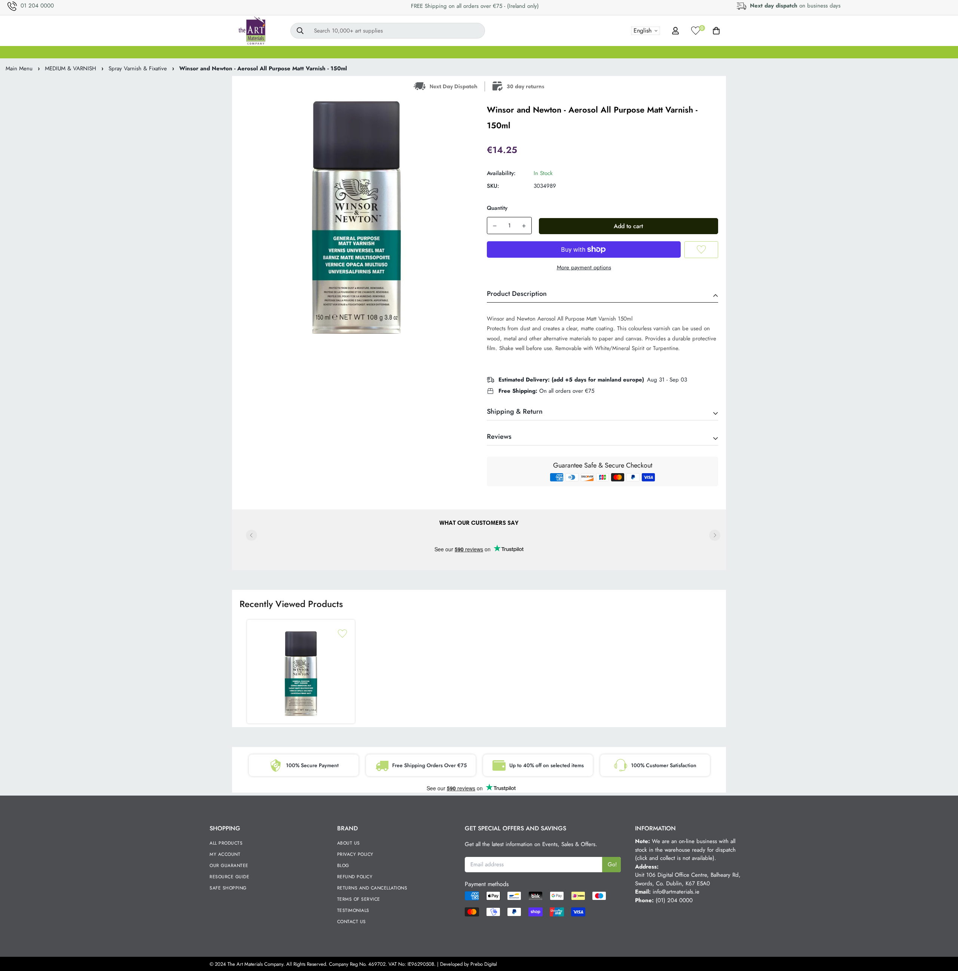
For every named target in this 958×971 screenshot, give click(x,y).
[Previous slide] (251, 535)
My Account (225, 854)
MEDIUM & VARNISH (464, 52)
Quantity (497, 208)
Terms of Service (358, 899)
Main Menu (19, 68)
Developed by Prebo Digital (468, 964)
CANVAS (298, 52)
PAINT (334, 52)
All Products (226, 843)
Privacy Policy (355, 854)
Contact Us (351, 921)
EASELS (410, 52)
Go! (612, 864)
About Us (348, 843)
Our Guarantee (229, 865)
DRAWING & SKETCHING (582, 52)
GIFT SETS (256, 52)
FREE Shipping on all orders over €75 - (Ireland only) (475, 6)
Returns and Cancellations (372, 888)
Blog (343, 865)
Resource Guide (229, 876)
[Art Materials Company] (252, 30)
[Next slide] (714, 535)
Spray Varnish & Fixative (138, 68)
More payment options (584, 267)
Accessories (727, 52)
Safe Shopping (228, 888)
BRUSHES (371, 52)
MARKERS (520, 52)
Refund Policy (355, 876)
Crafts (688, 52)
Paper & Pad (648, 52)
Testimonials (353, 910)
